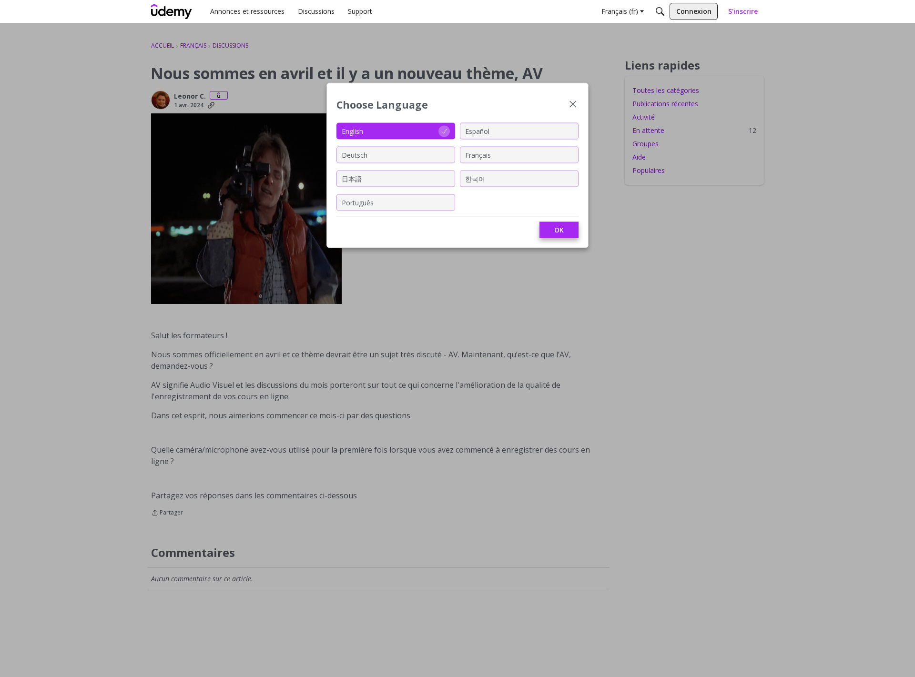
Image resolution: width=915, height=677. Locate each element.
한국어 (475, 178)
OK (559, 229)
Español (477, 130)
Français (478, 154)
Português (358, 202)
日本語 (352, 178)
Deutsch (354, 154)
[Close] (573, 105)
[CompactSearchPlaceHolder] (660, 11)
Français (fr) (619, 11)
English (352, 130)
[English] (171, 11)
